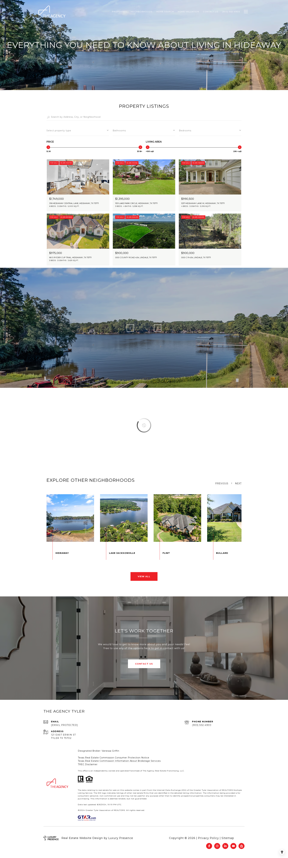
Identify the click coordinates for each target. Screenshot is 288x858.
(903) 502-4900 (201, 725)
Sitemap (228, 838)
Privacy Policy (208, 838)
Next (157, 328)
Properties (119, 11)
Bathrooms (119, 130)
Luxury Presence (120, 838)
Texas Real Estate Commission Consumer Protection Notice (113, 757)
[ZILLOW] (241, 846)
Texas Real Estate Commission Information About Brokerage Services (119, 761)
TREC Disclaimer (88, 764)
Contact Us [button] (144, 663)
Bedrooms (185, 130)
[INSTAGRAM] (217, 846)
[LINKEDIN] (225, 846)
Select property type (58, 130)
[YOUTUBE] (233, 846)
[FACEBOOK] (209, 846)
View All (144, 576)
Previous (130, 328)
